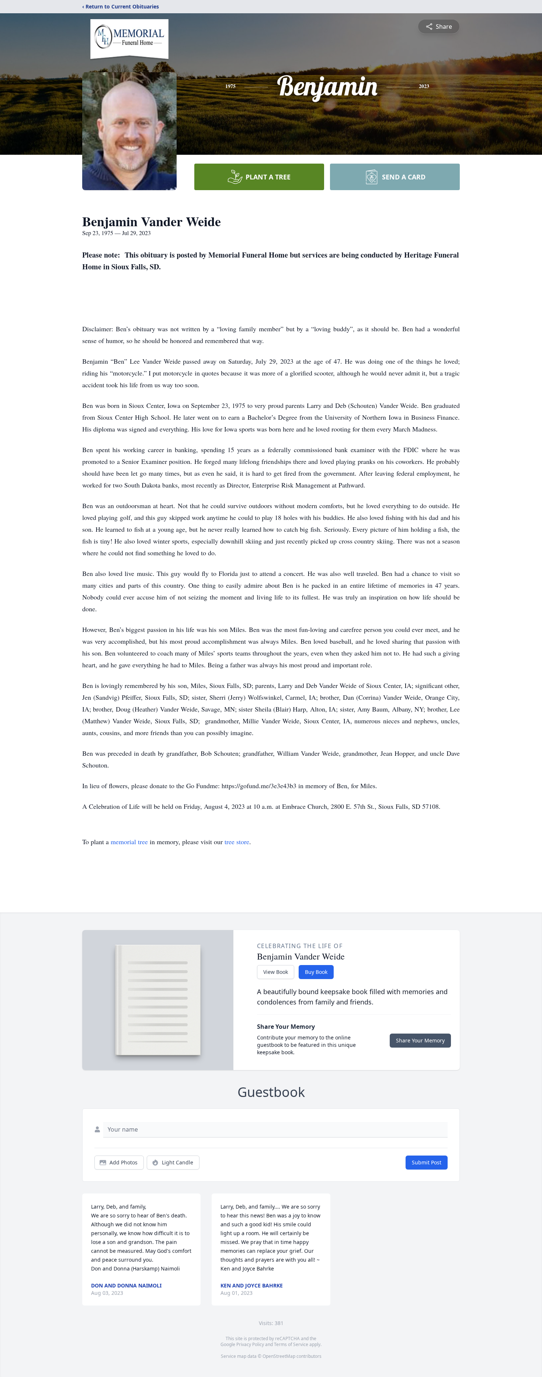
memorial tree (129, 841)
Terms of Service (291, 1344)
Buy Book (316, 971)
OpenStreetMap (279, 1356)
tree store (237, 841)
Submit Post (426, 1162)
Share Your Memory (420, 1040)
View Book (275, 971)
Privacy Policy (250, 1344)
